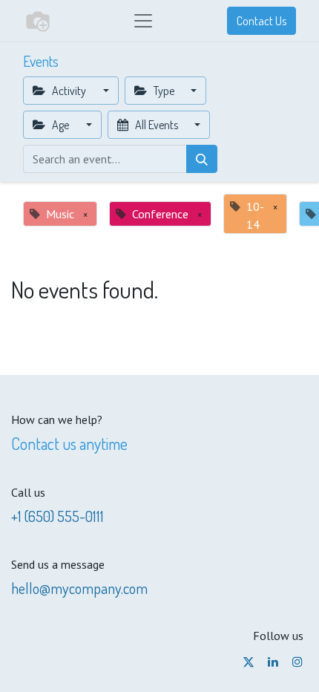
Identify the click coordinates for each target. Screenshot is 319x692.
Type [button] (164, 90)
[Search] (201, 159)
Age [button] (60, 124)
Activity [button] (69, 90)
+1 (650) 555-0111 (57, 516)
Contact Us (261, 20)
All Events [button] (156, 124)
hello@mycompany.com (79, 588)
